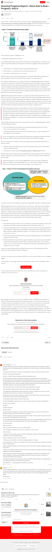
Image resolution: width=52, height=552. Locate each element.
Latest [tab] (6, 489)
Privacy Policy (36, 527)
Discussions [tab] (11, 489)
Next (46, 342)
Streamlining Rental (26, 151)
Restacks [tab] (10, 352)
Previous (6, 342)
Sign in (48, 2)
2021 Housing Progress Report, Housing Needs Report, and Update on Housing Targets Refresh (24, 22)
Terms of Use (32, 526)
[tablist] (7, 352)
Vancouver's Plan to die (7, 493)
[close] (39, 504)
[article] (26, 496)
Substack (19, 549)
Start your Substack (22, 545)
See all (3, 522)
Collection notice (35, 542)
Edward (4, 467)
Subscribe (42, 2)
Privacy (25, 542)
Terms (29, 542)
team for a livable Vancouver (35, 308)
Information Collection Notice (26, 527)
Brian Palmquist (7, 13)
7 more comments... (4, 482)
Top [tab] (2, 489)
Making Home (36, 151)
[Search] (49, 489)
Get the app (32, 545)
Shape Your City (41, 122)
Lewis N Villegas (6, 364)
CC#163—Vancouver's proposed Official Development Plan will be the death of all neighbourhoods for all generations (20, 495)
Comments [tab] (4, 352)
